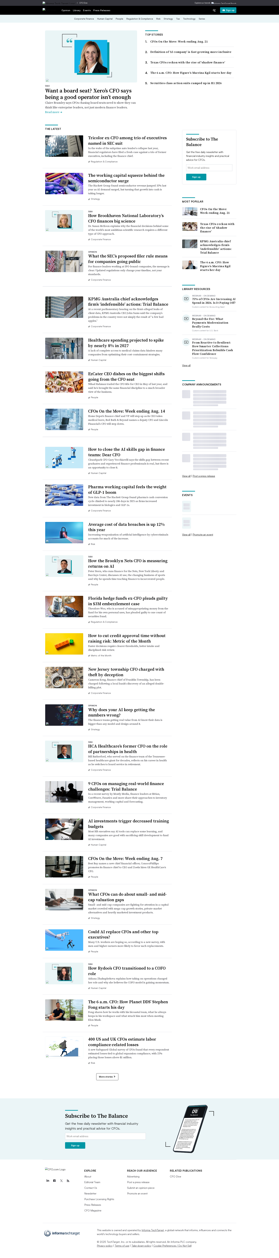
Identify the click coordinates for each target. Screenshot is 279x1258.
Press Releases (101, 10)
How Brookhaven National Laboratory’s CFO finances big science (126, 218)
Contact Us (90, 1187)
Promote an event (203, 534)
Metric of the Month (101, 655)
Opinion (66, 10)
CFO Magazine (92, 1210)
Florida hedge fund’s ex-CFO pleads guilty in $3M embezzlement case (128, 601)
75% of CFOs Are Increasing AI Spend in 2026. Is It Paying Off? (214, 301)
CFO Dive (83, 3)
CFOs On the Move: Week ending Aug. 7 (125, 858)
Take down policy (141, 1245)
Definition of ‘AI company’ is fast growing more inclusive (190, 52)
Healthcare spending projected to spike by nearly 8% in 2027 (126, 343)
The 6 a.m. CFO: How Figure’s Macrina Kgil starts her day (191, 73)
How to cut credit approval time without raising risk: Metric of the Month (126, 638)
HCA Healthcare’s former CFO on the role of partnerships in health (127, 749)
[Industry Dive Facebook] (54, 1180)
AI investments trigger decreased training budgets (128, 823)
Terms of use (122, 1245)
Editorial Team (92, 1182)
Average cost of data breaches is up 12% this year (126, 527)
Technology (189, 18)
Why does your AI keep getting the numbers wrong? (121, 712)
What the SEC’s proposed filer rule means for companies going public (128, 258)
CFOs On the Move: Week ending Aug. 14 (126, 411)
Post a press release (204, 476)
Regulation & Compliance (139, 18)
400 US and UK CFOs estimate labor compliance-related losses (122, 1042)
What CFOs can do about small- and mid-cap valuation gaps (127, 897)
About (87, 1176)
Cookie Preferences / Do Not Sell (172, 1245)
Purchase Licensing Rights (99, 1199)
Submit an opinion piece (141, 1187)
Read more (53, 112)
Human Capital (105, 18)
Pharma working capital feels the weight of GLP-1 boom (127, 489)
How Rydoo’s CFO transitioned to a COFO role (127, 971)
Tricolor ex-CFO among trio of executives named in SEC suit (127, 140)
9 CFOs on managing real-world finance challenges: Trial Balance (126, 786)
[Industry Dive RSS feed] (68, 1180)
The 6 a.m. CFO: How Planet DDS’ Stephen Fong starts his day (128, 1004)
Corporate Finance (84, 18)
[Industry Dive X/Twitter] (61, 1180)
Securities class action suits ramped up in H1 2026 (186, 83)
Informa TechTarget (153, 1230)
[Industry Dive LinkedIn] (47, 1180)
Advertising (133, 1176)
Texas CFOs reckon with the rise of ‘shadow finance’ (187, 62)
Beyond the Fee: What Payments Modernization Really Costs (210, 322)
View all (186, 365)
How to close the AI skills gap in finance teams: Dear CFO (126, 452)
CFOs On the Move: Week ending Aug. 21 (179, 41)
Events (87, 10)
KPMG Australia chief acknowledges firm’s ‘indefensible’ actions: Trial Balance (128, 301)
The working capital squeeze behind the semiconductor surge (126, 178)
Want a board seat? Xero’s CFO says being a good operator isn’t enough (88, 94)
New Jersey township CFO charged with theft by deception (126, 672)
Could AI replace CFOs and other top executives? (123, 934)
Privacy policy (105, 1245)
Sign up (230, 10)
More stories (106, 1076)
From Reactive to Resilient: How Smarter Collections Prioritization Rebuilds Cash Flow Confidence (212, 348)
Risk (158, 18)
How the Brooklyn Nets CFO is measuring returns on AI (127, 563)
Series (202, 18)
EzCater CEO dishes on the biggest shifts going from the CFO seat (126, 376)
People (119, 18)
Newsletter (90, 1193)
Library (77, 10)
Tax (178, 18)
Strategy (168, 18)
